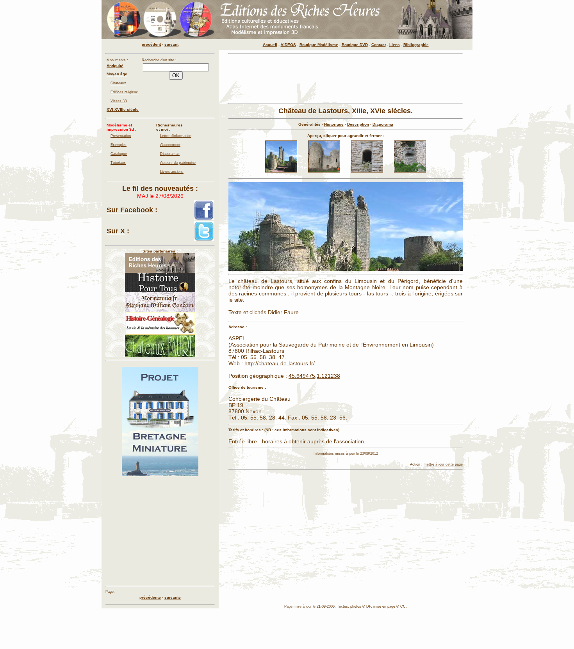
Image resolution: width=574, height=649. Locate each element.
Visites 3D (119, 101)
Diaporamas (170, 154)
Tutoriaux (118, 163)
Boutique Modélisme (318, 45)
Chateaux (118, 83)
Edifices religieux (124, 92)
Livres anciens (172, 172)
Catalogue (119, 154)
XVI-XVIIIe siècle (123, 109)
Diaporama (383, 124)
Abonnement (170, 145)
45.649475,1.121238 (314, 376)
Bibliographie (416, 45)
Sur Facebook (130, 210)
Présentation (121, 136)
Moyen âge (117, 74)
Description (358, 124)
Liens (394, 45)
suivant (171, 44)
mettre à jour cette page (443, 464)
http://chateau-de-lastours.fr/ (279, 363)
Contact (378, 45)
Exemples (119, 145)
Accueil (270, 45)
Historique (334, 124)
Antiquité (115, 66)
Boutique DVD (355, 45)
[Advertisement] (345, 78)
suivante (172, 597)
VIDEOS (288, 45)
